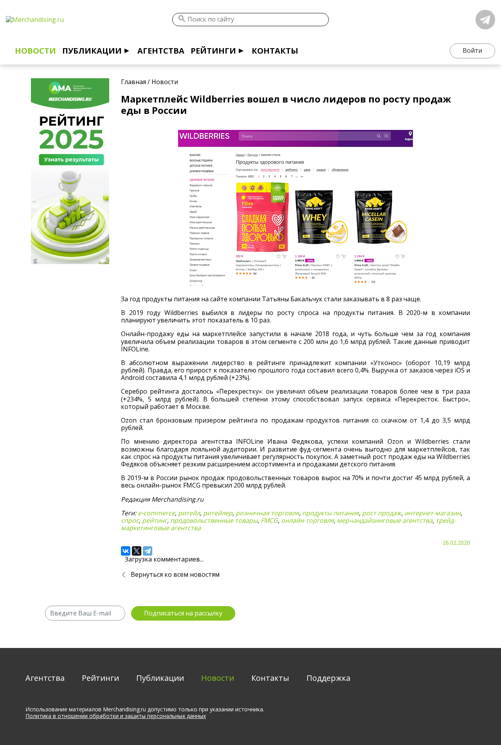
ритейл (189, 513)
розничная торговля (267, 513)
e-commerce (156, 513)
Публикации (92, 50)
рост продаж (381, 513)
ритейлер (217, 513)
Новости (35, 50)
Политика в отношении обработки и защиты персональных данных (115, 716)
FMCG (269, 520)
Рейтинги (213, 50)
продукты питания (330, 513)
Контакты (275, 50)
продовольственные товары (214, 520)
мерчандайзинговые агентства (385, 520)
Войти (472, 50)
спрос (130, 520)
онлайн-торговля (307, 520)
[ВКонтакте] (125, 551)
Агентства (160, 50)
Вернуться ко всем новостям (175, 574)
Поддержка (328, 678)
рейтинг (154, 520)
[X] (136, 551)
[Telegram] (147, 551)
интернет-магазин (432, 513)
